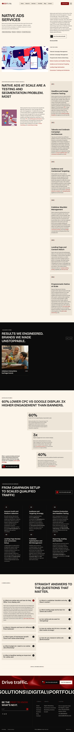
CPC (26, 118)
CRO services (65, 269)
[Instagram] (6, 714)
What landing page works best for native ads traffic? (52, 610)
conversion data (33, 556)
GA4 (65, 154)
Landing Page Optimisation (57, 67)
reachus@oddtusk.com (64, 715)
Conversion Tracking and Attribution (60, 70)
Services (33, 3)
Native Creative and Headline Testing (60, 61)
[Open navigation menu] (71, 3)
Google (67, 556)
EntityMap (4, 729)
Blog (45, 3)
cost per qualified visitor (61, 152)
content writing (16, 556)
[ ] (37, 666)
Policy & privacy (11, 729)
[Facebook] (2, 714)
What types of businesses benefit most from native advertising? (16, 637)
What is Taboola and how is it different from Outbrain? (17, 628)
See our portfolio (54, 40)
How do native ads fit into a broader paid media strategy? (53, 629)
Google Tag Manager (13, 528)
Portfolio (40, 3)
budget (67, 229)
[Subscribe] (27, 709)
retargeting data (66, 191)
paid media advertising (28, 618)
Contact (50, 3)
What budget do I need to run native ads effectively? (16, 647)
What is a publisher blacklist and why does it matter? (53, 601)
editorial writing (65, 528)
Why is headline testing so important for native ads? (17, 656)
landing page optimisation (36, 118)
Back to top (68, 729)
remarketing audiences (41, 446)
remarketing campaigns (58, 554)
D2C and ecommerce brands (37, 525)
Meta (56, 557)
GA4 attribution (52, 466)
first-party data (66, 306)
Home (22, 3)
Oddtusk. (39, 729)
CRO (9, 556)
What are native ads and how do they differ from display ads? (17, 601)
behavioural (36, 517)
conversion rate (55, 154)
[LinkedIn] (4, 714)
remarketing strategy (32, 125)
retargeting (39, 519)
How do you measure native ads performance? (52, 638)
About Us (27, 3)
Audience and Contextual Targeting (59, 64)
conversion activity (55, 229)
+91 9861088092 (62, 713)
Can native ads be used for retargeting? (50, 620)
